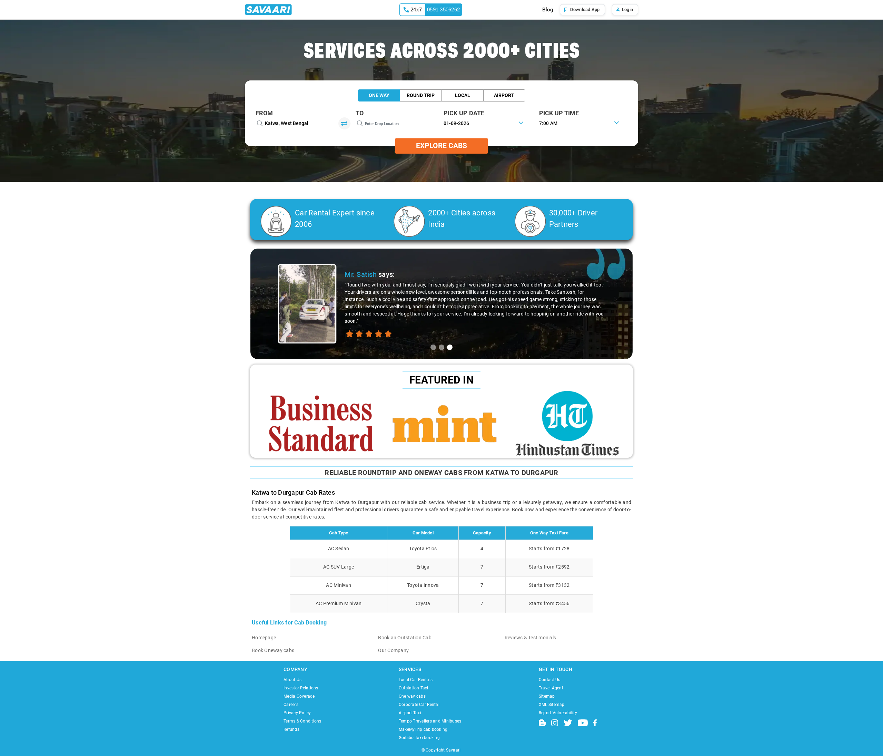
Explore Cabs (441, 146)
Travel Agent (551, 688)
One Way (379, 95)
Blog (547, 10)
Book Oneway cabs (273, 650)
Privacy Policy (297, 712)
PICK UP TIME (559, 113)
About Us (292, 679)
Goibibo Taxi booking (419, 737)
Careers (291, 704)
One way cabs (412, 696)
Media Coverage (299, 696)
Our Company (393, 650)
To (360, 113)
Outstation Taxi (413, 688)
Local (462, 95)
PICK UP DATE (464, 113)
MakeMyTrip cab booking (423, 729)
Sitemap (547, 696)
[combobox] (581, 122)
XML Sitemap (552, 704)
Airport (504, 95)
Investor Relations (301, 688)
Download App (585, 9)
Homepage (264, 637)
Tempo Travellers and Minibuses (430, 721)
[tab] (433, 347)
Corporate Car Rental (419, 704)
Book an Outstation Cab (404, 637)
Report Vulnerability (558, 712)
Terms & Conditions (302, 721)
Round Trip (421, 95)
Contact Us (549, 679)
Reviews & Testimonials (530, 637)
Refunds (291, 729)
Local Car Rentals (416, 679)
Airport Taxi (410, 712)
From (264, 113)
